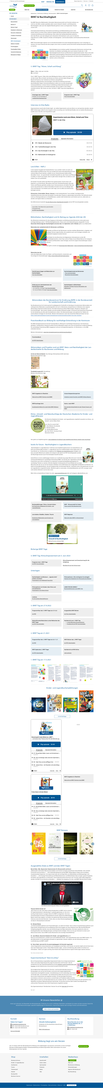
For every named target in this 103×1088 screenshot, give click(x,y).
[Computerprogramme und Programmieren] (70, 701)
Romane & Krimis (15, 1060)
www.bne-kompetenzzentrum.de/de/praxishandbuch (58, 332)
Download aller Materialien (66, 245)
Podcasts (42, 1067)
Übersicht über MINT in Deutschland (74, 518)
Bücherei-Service (15, 1076)
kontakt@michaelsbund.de (19, 1024)
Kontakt (91, 1)
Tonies (13, 1067)
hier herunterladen (37, 274)
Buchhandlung (89, 10)
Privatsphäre (44, 1085)
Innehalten (50, 2)
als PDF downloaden (37, 340)
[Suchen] (82, 5)
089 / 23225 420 (73, 1029)
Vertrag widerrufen (72, 1085)
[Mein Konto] (86, 5)
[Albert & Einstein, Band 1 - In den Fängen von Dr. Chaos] (86, 701)
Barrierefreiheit (52, 1085)
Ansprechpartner (78, 1)
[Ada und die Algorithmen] (54, 844)
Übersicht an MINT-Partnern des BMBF (42, 397)
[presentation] (31, 701)
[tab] (19, 13)
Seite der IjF (65, 986)
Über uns (27, 10)
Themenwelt (14, 1069)
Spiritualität (43, 1065)
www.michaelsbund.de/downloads (83, 245)
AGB (64, 1085)
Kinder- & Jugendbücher (17, 1062)
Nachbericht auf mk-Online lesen (71, 565)
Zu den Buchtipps (62, 716)
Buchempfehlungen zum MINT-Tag (73, 588)
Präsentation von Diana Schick (40, 590)
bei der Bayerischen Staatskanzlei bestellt (57, 202)
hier (45, 355)
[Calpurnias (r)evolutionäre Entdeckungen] (86, 844)
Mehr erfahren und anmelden (51, 1009)
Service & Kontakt (15, 1031)
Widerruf (60, 1085)
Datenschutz (36, 1085)
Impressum (29, 1085)
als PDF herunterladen (38, 210)
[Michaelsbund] (13, 6)
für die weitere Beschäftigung (40, 598)
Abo (41, 1071)
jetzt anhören (67, 653)
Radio (41, 1069)
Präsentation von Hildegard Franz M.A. (42, 580)
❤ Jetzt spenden (29, 5)
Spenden (12, 10)
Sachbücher (14, 1065)
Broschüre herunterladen (71, 274)
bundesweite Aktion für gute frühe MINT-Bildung (45, 407)
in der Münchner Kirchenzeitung (75, 622)
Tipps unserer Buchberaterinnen (72, 506)
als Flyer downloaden (70, 614)
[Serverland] (70, 844)
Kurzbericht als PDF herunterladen (76, 624)
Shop (42, 2)
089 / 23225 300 (16, 1027)
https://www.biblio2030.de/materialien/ (58, 256)
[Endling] (39, 844)
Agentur (73, 10)
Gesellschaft (43, 1060)
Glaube (13, 1071)
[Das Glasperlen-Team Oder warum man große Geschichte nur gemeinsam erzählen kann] (54, 701)
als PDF (34, 614)
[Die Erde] (38, 701)
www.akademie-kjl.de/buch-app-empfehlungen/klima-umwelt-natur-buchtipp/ (69, 439)
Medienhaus (60, 2)
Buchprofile (14, 1074)
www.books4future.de (61, 473)
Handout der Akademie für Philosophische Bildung (77, 578)
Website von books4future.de (65, 451)
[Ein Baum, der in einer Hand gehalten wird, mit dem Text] (65, 534)
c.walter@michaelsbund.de (39, 98)
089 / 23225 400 (16, 1026)
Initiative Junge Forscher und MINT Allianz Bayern (77, 397)
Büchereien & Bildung (42, 10)
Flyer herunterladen (69, 96)
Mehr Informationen (44, 1029)
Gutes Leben (43, 1062)
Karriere (86, 1)
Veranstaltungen (59, 10)
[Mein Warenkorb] (93, 5)
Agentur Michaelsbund (74, 1069)
